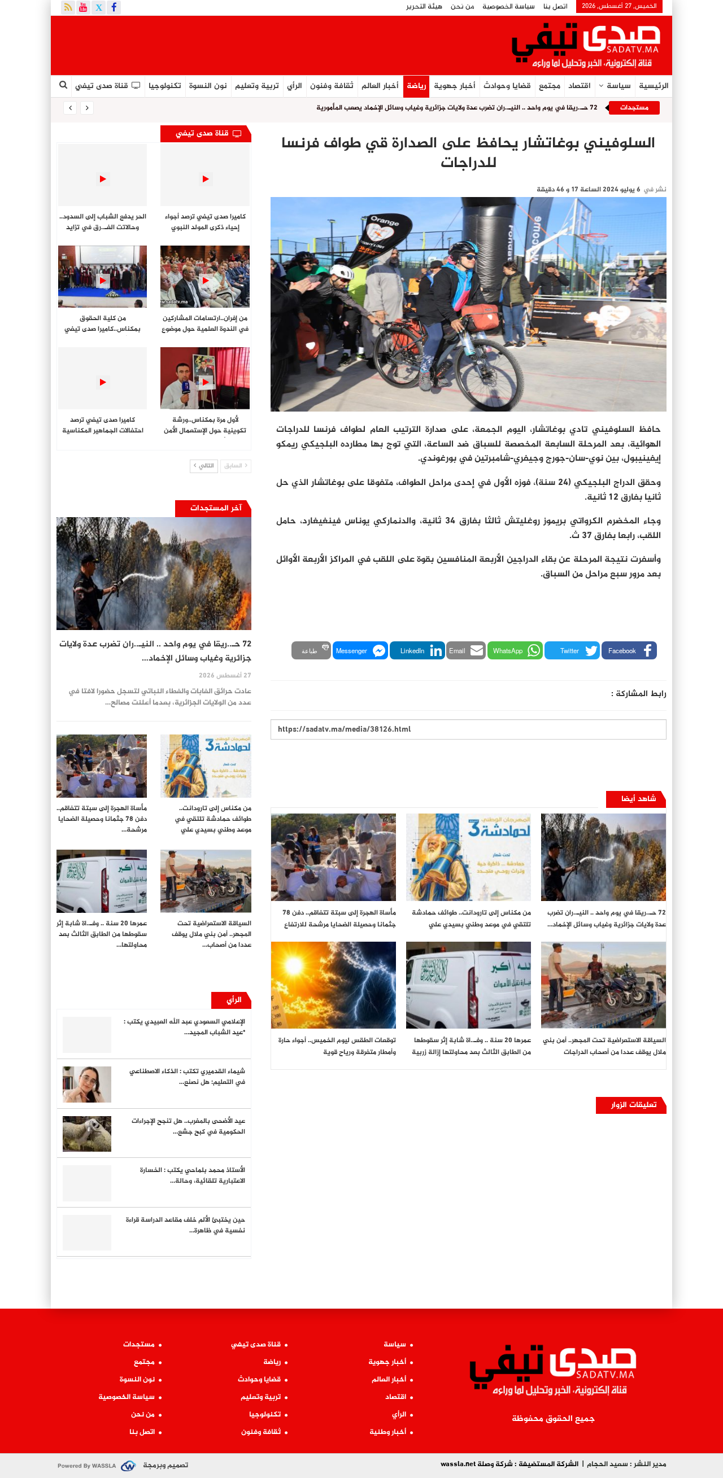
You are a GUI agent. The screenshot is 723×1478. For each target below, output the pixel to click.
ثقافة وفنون (332, 86)
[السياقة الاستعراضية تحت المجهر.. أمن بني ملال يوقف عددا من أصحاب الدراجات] (603, 985)
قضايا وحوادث (507, 86)
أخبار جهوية (455, 86)
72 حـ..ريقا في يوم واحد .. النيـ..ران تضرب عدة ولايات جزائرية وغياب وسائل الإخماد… (155, 651)
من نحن (462, 7)
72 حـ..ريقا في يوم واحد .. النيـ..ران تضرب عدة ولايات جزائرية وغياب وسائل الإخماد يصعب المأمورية (457, 107)
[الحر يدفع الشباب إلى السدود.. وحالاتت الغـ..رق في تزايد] (102, 175)
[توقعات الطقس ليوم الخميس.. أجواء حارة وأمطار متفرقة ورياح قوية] (333, 985)
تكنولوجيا (165, 86)
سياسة (619, 86)
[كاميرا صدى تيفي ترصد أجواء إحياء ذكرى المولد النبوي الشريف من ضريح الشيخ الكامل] (204, 175)
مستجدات (139, 1345)
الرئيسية (654, 86)
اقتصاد (579, 86)
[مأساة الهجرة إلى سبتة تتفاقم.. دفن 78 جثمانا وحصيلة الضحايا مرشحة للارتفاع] (333, 857)
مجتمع (549, 86)
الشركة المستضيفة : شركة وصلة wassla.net (509, 1464)
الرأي (294, 86)
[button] (629, 650)
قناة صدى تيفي (101, 86)
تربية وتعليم (257, 86)
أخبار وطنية (387, 1432)
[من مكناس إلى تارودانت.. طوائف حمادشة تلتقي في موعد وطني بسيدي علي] (468, 857)
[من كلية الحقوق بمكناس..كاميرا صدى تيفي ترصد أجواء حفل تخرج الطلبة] (102, 277)
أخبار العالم (380, 86)
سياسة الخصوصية (508, 7)
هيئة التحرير (424, 7)
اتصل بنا (555, 7)
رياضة (416, 86)
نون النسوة (208, 86)
